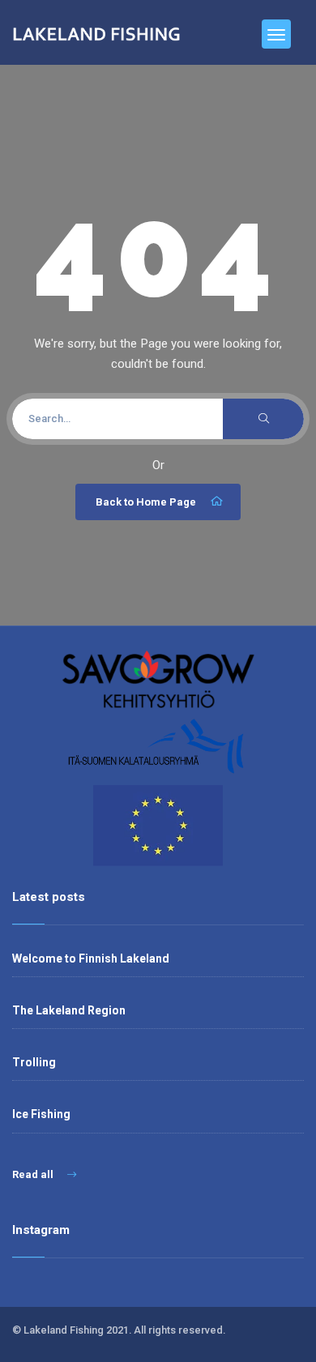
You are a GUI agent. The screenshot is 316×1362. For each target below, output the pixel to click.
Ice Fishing (41, 1114)
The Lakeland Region (69, 1010)
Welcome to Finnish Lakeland (90, 958)
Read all (34, 1174)
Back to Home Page (146, 502)
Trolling (34, 1062)
